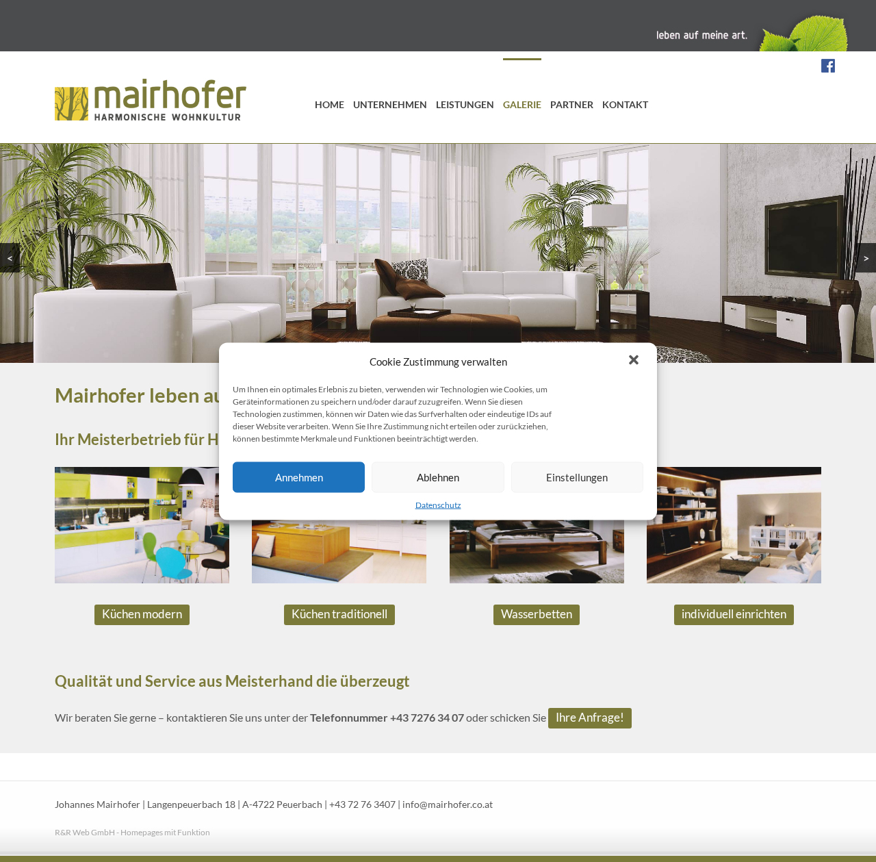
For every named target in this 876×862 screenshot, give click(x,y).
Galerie (522, 104)
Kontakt (625, 104)
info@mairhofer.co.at (447, 804)
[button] (635, 361)
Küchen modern (142, 614)
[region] (438, 253)
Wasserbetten (536, 614)
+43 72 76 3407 (362, 804)
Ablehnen (438, 477)
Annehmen (299, 477)
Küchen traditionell (339, 614)
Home (329, 104)
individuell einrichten (734, 614)
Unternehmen (390, 104)
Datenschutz (438, 504)
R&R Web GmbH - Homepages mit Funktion (132, 832)
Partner (571, 104)
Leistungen (465, 104)
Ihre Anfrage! (590, 717)
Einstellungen (577, 477)
